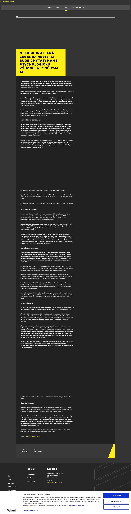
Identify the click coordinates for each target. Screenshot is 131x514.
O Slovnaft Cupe (79, 8)
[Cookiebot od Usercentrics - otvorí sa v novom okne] (11, 510)
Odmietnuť (116, 507)
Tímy (57, 8)
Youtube (30, 478)
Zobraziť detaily (29, 510)
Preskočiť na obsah (7, 1)
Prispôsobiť (115, 501)
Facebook (31, 474)
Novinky (66, 8)
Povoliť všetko (116, 495)
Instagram (31, 481)
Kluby (10, 479)
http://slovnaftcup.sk (32, 436)
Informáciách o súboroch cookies (71, 505)
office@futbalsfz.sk (54, 482)
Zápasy (48, 8)
